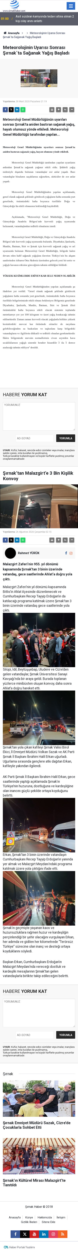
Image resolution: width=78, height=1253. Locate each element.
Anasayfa (13, 33)
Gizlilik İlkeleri (29, 1222)
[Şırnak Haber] (14, 5)
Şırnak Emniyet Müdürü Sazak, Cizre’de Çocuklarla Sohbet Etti (41, 19)
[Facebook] (5, 109)
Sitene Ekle (48, 1222)
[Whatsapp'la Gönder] (22, 109)
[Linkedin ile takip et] (43, 1234)
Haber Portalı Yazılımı (22, 1247)
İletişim (61, 1217)
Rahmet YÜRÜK (28, 553)
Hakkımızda (45, 1217)
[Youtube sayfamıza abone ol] (34, 1234)
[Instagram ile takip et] (71, 553)
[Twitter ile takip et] (25, 1234)
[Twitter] (11, 109)
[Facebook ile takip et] (66, 553)
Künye (29, 1217)
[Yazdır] (51, 109)
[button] (58, 109)
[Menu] (71, 6)
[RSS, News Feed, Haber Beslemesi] (62, 1234)
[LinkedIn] (17, 109)
